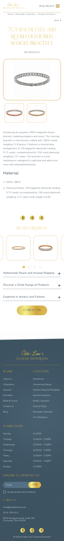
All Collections (40, 417)
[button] (58, 6)
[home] (13, 6)
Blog (5, 412)
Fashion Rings (40, 406)
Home (10, 14)
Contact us (8, 406)
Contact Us (32, 310)
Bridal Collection (41, 401)
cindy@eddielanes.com (14, 507)
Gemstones (38, 379)
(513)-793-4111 (47, 6)
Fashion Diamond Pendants (46, 390)
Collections (8, 384)
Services (7, 390)
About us (7, 379)
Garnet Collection (41, 395)
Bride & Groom (10, 401)
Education (8, 395)
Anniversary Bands (42, 384)
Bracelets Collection (25, 14)
